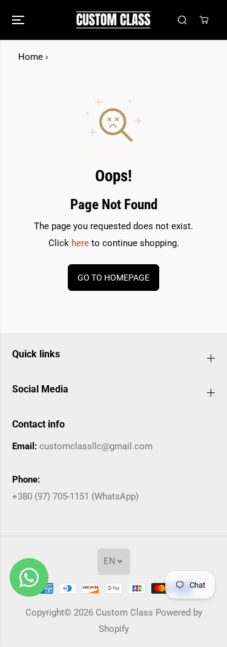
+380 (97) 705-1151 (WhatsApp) (75, 496)
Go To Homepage (113, 277)
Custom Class (124, 612)
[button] (19, 20)
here (80, 243)
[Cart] (204, 20)
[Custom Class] (113, 20)
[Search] (182, 20)
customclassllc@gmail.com (96, 446)
